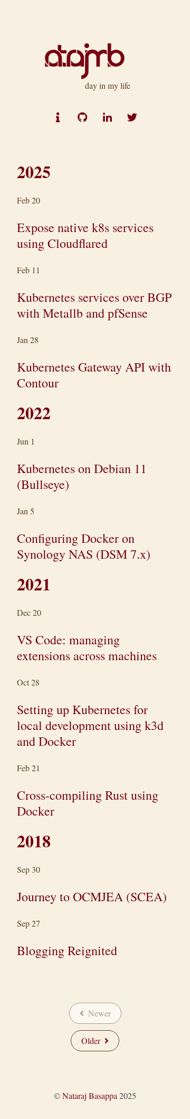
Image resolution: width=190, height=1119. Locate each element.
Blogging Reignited (67, 950)
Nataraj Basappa (89, 1095)
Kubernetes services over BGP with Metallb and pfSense (94, 305)
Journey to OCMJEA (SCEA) (92, 896)
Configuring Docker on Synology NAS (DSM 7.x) (83, 546)
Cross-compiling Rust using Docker (87, 803)
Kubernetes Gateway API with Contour (94, 374)
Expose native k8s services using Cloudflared (85, 235)
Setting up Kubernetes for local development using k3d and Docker (90, 725)
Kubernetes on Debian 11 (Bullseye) (82, 476)
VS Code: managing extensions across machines (87, 647)
